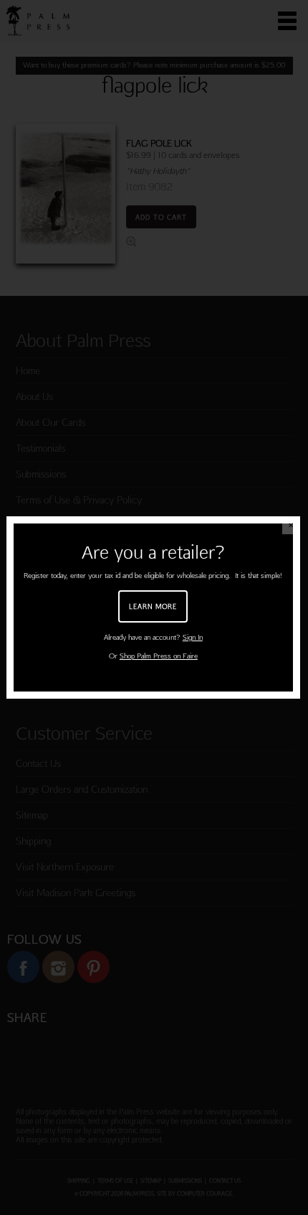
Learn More (153, 606)
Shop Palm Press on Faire (159, 656)
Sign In (193, 637)
